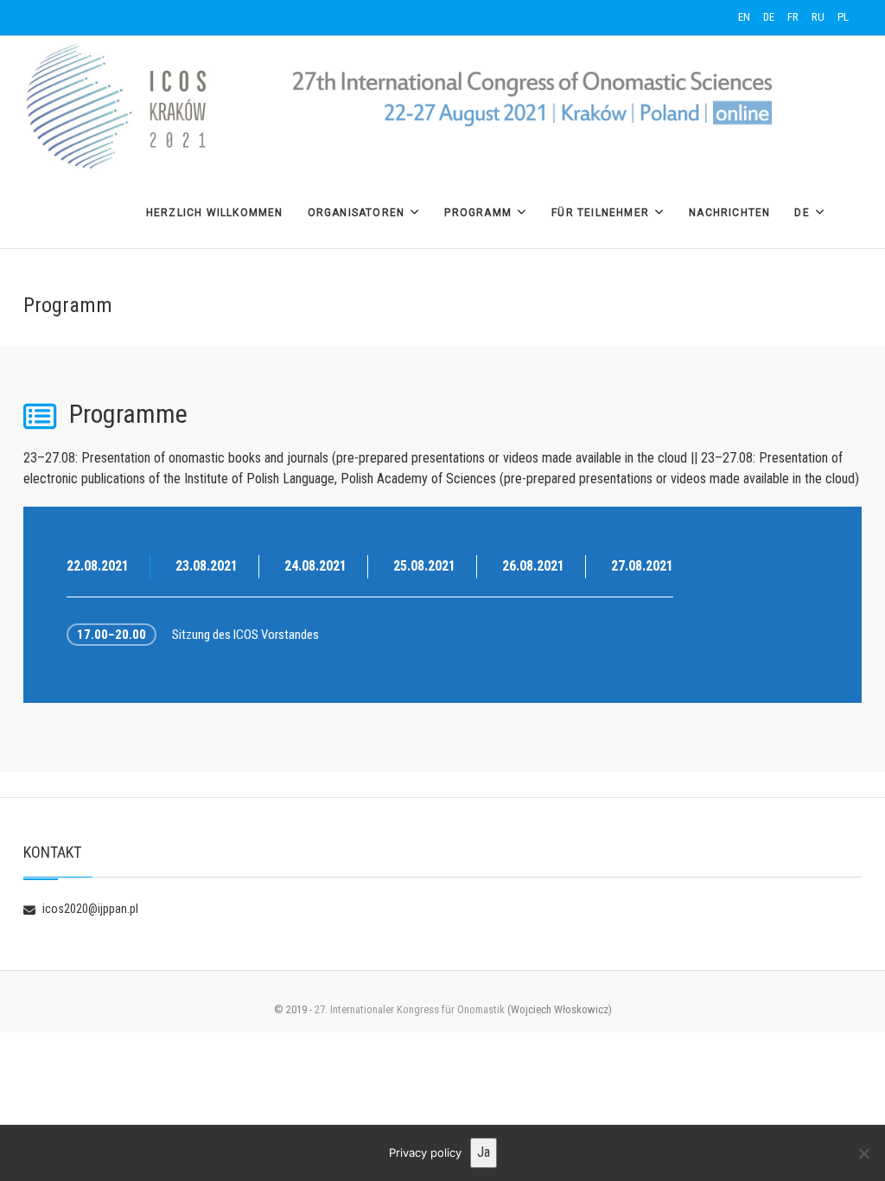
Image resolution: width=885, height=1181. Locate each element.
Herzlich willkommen (214, 213)
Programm (478, 213)
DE (768, 16)
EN (744, 16)
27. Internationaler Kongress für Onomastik (410, 1009)
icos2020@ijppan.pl (89, 909)
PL (843, 16)
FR (793, 16)
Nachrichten (729, 213)
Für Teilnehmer (600, 213)
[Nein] (863, 1153)
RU (818, 16)
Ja (483, 1152)
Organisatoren (356, 213)
